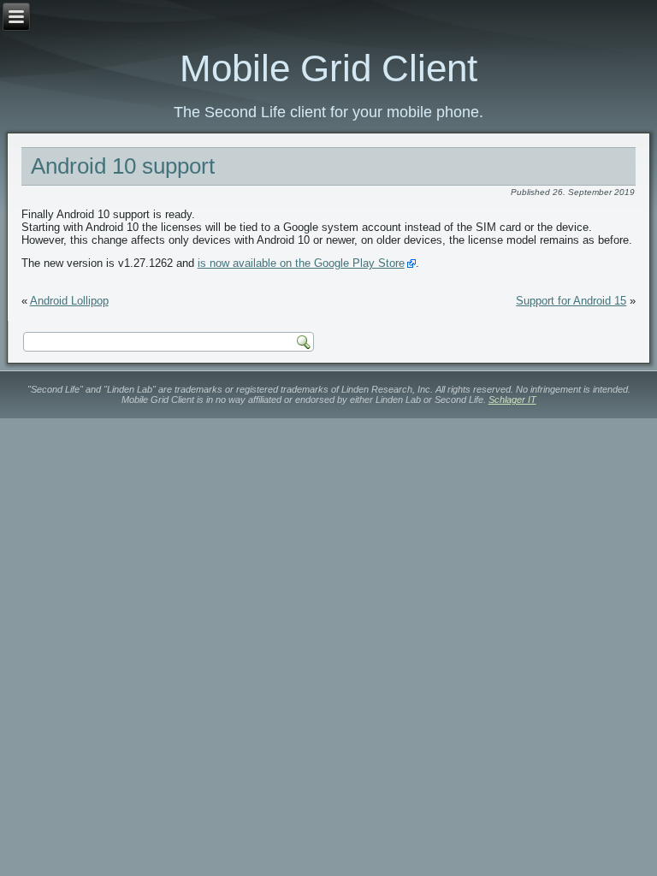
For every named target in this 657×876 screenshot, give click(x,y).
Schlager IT (512, 399)
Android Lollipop (69, 300)
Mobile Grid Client (328, 68)
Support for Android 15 (571, 300)
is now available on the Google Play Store (301, 263)
